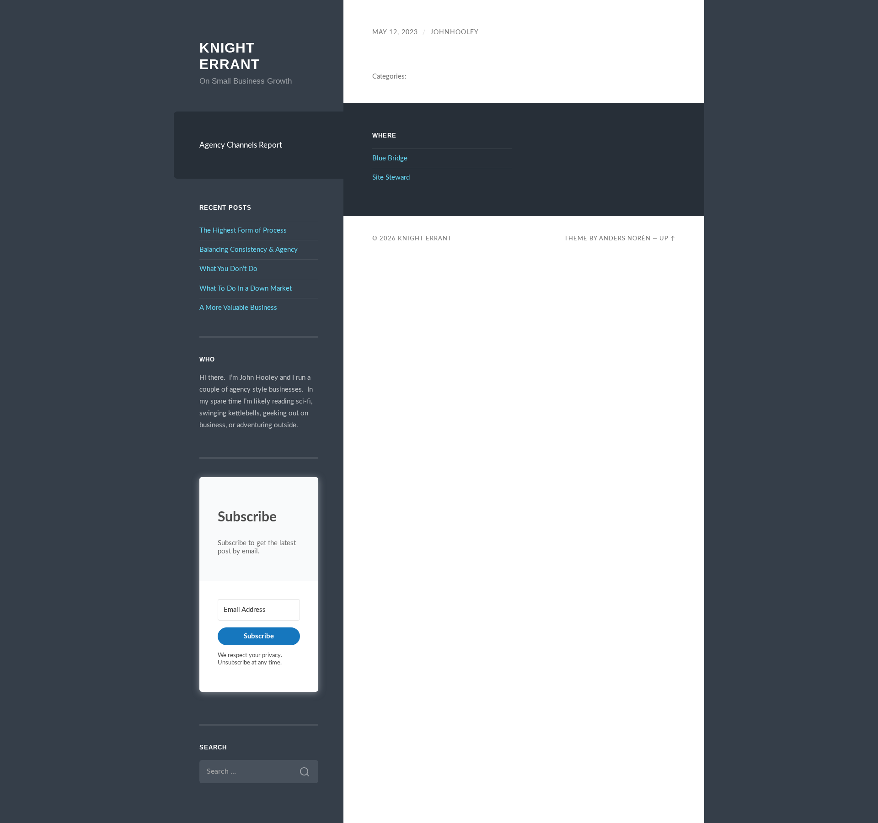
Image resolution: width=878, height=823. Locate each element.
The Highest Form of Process (243, 230)
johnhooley (454, 32)
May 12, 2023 (395, 32)
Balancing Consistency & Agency (248, 249)
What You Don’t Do (228, 268)
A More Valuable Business (238, 307)
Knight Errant (425, 238)
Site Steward (391, 177)
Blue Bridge (389, 158)
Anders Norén (625, 238)
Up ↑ (667, 238)
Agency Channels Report (240, 145)
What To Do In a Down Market (245, 288)
